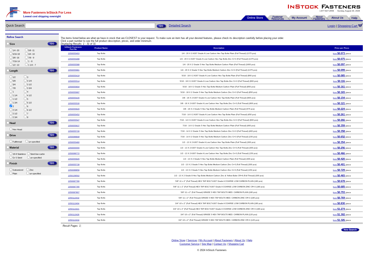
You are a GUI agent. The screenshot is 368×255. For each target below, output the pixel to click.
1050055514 (74, 81)
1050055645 (74, 159)
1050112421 (73, 209)
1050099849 (74, 137)
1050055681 (74, 70)
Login (331, 26)
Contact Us (220, 244)
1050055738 (74, 164)
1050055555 (74, 148)
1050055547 (74, 120)
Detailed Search (180, 25)
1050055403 (74, 53)
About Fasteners (223, 240)
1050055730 (74, 131)
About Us (240, 240)
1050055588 (74, 64)
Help (249, 240)
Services (192, 240)
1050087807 (74, 192)
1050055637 (74, 126)
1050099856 (74, 170)
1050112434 (73, 220)
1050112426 (73, 214)
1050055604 (74, 87)
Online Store (178, 240)
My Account (206, 240)
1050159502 (74, 176)
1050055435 (74, 98)
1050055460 (74, 142)
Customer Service (190, 244)
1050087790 (74, 181)
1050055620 (74, 109)
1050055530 (74, 103)
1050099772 (74, 153)
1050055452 (74, 114)
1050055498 (74, 59)
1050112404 (73, 203)
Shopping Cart (348, 26)
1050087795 (74, 187)
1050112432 (73, 198)
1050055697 (74, 92)
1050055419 (74, 76)
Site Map (207, 244)
